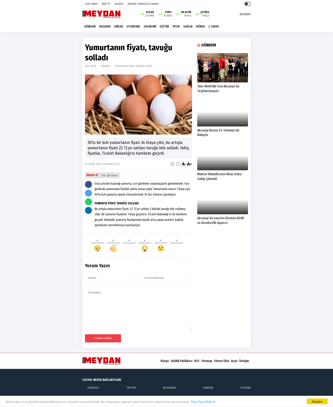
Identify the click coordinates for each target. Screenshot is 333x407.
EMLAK (118, 26)
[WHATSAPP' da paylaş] (88, 201)
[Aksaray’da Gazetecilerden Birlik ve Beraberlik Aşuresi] (222, 199)
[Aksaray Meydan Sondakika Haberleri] (101, 14)
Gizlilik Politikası (182, 361)
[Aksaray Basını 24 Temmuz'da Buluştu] (222, 111)
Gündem (105, 66)
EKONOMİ (150, 26)
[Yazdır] (172, 164)
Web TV (105, 3)
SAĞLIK (188, 26)
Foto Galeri (91, 3)
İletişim (244, 361)
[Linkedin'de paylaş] (88, 210)
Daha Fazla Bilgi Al (203, 401)
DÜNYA (200, 26)
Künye (165, 361)
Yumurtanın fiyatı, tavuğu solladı (133, 66)
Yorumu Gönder (103, 338)
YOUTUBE (245, 387)
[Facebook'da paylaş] (88, 184)
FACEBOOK (93, 387)
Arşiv (234, 361)
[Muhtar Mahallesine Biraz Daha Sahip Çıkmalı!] (222, 155)
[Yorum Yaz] (178, 164)
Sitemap (206, 361)
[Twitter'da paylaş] (88, 193)
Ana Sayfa (90, 66)
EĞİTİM (164, 26)
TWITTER (131, 387)
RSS (196, 361)
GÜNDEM (90, 26)
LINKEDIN (208, 387)
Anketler (132, 3)
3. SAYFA (213, 26)
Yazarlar (118, 3)
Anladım (317, 401)
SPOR (176, 26)
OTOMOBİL (133, 26)
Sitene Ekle (221, 361)
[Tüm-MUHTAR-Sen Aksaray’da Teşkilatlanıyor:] (222, 67)
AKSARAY (105, 26)
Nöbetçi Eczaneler (148, 3)
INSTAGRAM (169, 387)
